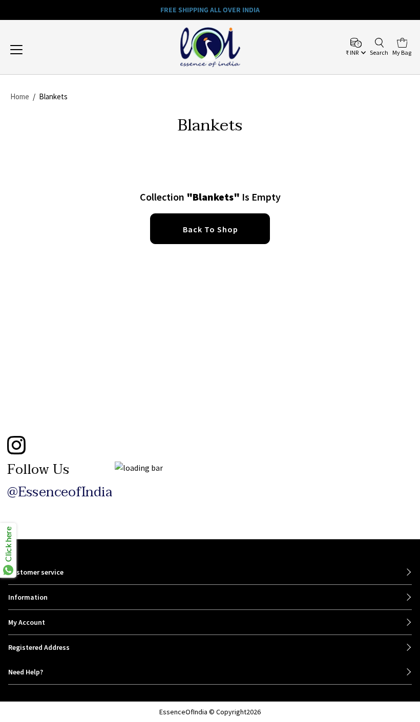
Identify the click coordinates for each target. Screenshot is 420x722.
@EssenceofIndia (59, 492)
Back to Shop (210, 229)
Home (19, 96)
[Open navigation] (52, 49)
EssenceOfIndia (183, 711)
